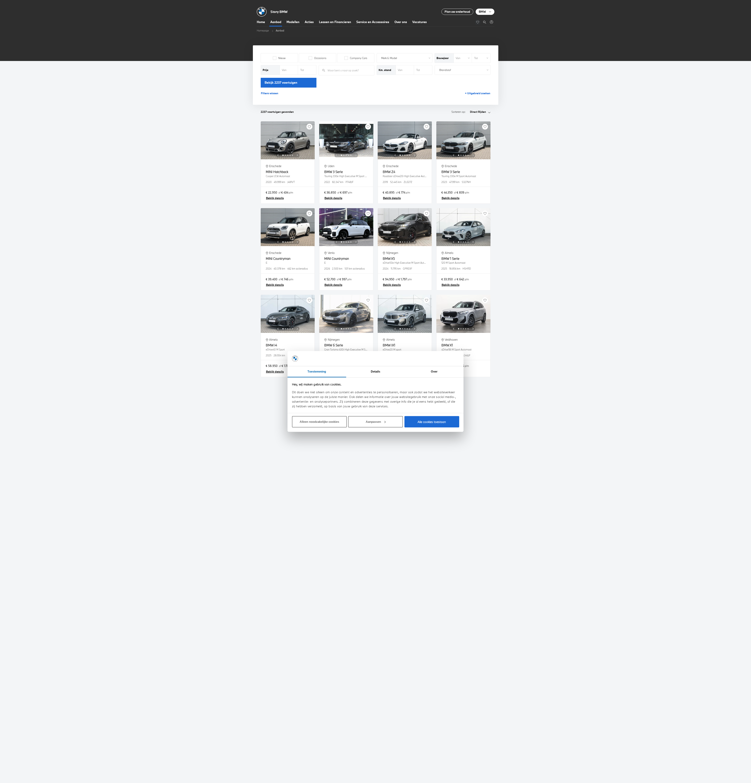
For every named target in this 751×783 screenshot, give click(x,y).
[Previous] (277, 155)
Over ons (400, 22)
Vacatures (419, 22)
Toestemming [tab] (316, 371)
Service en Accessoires (372, 22)
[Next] (297, 155)
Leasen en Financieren (335, 22)
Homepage (263, 30)
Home (261, 22)
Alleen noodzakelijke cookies (319, 421)
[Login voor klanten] (491, 22)
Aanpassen (373, 421)
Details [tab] (375, 371)
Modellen (293, 22)
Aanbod (275, 22)
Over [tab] (434, 371)
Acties (309, 22)
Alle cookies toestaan (432, 422)
